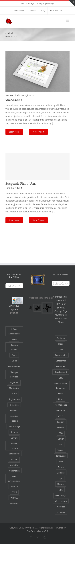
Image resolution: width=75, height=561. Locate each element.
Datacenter (61, 360)
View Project (38, 131)
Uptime (60, 484)
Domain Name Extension (60, 385)
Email (14, 355)
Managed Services (14, 374)
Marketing (60, 410)
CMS (61, 349)
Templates (61, 455)
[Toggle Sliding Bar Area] (71, 3)
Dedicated (60, 366)
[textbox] (14, 285)
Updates (60, 472)
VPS (61, 489)
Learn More (14, 131)
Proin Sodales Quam (19, 95)
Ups (60, 478)
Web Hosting (61, 501)
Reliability (14, 405)
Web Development (14, 478)
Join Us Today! (27, 3)
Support (14, 459)
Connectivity (61, 355)
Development (60, 372)
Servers (14, 437)
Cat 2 (7, 188)
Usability (14, 465)
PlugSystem (32, 531)
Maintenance (14, 366)
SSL (60, 444)
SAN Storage (14, 426)
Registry (60, 421)
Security (14, 432)
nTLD (60, 416)
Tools (60, 461)
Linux (14, 360)
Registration (14, 399)
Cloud (60, 343)
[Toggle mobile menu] (68, 20)
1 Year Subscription (14, 331)
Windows (14, 503)
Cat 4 (19, 99)
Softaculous (14, 453)
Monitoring (14, 388)
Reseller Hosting (14, 418)
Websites (61, 506)
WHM (14, 492)
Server (61, 438)
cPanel (14, 339)
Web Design (14, 470)
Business (61, 338)
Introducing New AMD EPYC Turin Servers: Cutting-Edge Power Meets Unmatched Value (61, 309)
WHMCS (14, 497)
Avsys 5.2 (43, 531)
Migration (14, 382)
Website (14, 486)
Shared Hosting (14, 445)
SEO (61, 433)
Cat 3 (13, 99)
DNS (61, 377)
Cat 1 (7, 99)
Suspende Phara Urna (21, 184)
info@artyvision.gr (45, 3)
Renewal (14, 410)
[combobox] (14, 285)
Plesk (14, 393)
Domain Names (14, 347)
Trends (61, 467)
